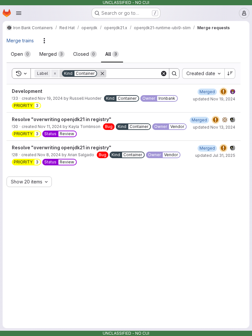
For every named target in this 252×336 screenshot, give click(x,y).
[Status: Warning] (223, 91)
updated (214, 98)
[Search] (174, 73)
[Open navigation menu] (18, 13)
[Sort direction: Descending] (230, 73)
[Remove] (102, 73)
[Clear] (164, 73)
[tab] (21, 54)
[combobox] (203, 73)
